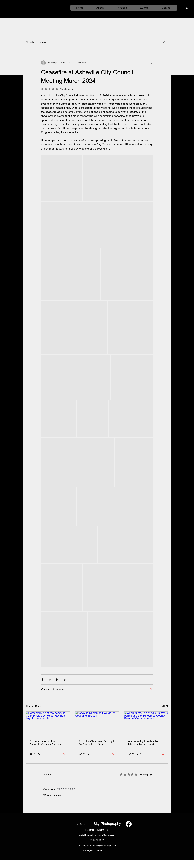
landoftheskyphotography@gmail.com (97, 835)
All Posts (30, 42)
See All (165, 706)
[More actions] (151, 63)
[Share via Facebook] (42, 679)
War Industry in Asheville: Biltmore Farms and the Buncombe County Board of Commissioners (144, 743)
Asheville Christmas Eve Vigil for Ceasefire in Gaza (96, 743)
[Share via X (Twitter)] (49, 679)
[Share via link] (64, 679)
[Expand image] (61, 178)
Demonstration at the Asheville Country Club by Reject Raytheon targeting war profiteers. (45, 743)
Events (43, 42)
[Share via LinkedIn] (57, 679)
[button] (187, 7)
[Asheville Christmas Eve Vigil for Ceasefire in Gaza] (97, 724)
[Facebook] (129, 824)
